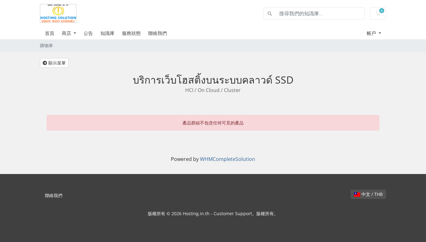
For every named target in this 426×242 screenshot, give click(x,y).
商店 (67, 33)
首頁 (49, 33)
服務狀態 (131, 33)
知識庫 (107, 33)
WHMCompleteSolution (227, 159)
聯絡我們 (157, 33)
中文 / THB (371, 194)
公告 (88, 33)
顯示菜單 (56, 63)
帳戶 (372, 33)
